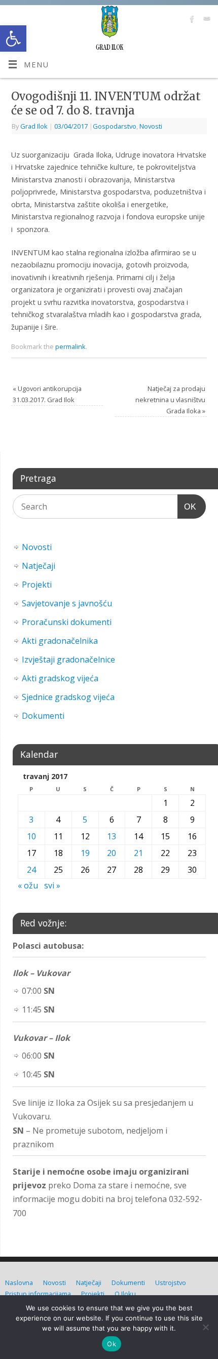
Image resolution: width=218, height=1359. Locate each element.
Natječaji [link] (38, 565)
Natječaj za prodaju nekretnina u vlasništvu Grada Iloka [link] (170, 399)
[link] (13, 38)
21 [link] (138, 853)
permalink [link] (70, 346)
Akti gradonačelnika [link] (60, 640)
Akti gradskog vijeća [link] (60, 678)
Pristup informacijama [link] (38, 1293)
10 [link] (31, 836)
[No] (205, 1327)
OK (187, 506)
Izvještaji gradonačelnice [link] (68, 659)
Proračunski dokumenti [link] (67, 622)
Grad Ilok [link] (34, 126)
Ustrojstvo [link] (170, 1282)
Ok (111, 1344)
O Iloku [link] (125, 1293)
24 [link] (31, 869)
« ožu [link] (28, 885)
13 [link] (111, 836)
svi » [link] (52, 885)
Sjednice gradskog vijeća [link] (68, 697)
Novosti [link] (150, 126)
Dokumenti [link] (43, 715)
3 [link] (31, 819)
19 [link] (85, 853)
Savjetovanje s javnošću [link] (67, 603)
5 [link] (85, 819)
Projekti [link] (37, 584)
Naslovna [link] (19, 1282)
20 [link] (111, 853)
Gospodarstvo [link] (114, 126)
